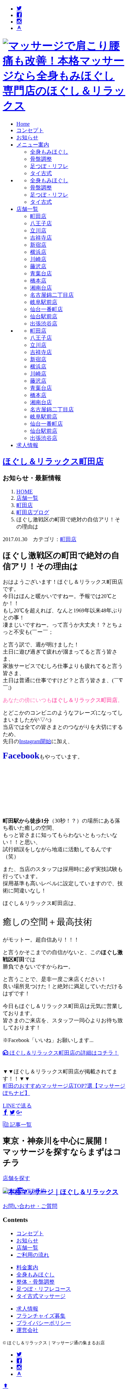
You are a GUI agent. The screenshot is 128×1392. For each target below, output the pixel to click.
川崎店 (38, 259)
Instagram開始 (35, 741)
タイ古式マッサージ (41, 1296)
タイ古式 (41, 173)
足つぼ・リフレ (49, 166)
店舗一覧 (27, 209)
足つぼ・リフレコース (43, 1289)
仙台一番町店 (46, 309)
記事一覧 (20, 1125)
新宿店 (38, 245)
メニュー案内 (32, 145)
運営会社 (27, 1330)
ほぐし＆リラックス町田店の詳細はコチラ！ (63, 1053)
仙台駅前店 (43, 316)
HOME (24, 491)
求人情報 (27, 445)
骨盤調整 (41, 159)
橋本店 (38, 281)
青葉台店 (41, 273)
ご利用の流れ (32, 1255)
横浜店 (38, 252)
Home (23, 124)
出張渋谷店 (43, 323)
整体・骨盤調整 (35, 1282)
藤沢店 (38, 266)
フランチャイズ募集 (41, 1316)
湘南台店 (41, 288)
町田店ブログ (32, 512)
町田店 (38, 216)
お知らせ (27, 137)
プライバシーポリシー (43, 1323)
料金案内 (27, 1267)
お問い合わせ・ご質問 (30, 1206)
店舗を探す (16, 1178)
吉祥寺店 (41, 238)
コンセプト (30, 130)
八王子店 (41, 223)
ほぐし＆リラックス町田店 (53, 461)
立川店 (38, 230)
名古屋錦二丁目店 (52, 295)
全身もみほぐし (49, 152)
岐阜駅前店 (43, 302)
